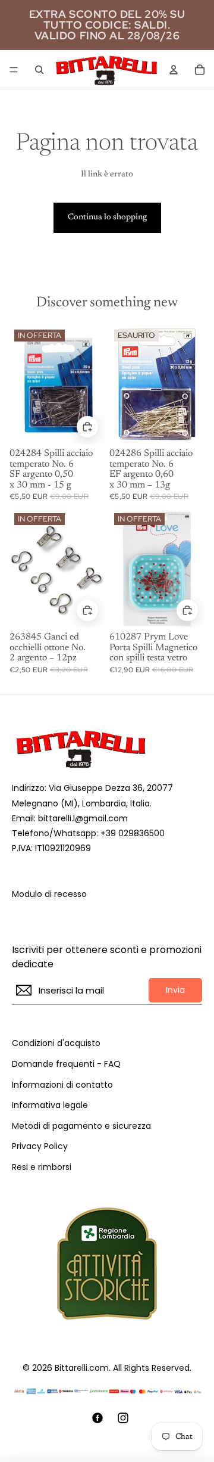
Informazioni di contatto (62, 1085)
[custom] (97, 1418)
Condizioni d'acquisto (56, 1043)
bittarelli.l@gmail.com (83, 818)
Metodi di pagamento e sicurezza (81, 1126)
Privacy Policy (40, 1146)
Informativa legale (50, 1105)
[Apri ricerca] (39, 70)
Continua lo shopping (107, 217)
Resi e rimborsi (41, 1167)
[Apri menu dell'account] (173, 70)
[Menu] (13, 69)
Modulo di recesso (49, 894)
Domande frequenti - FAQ (66, 1064)
